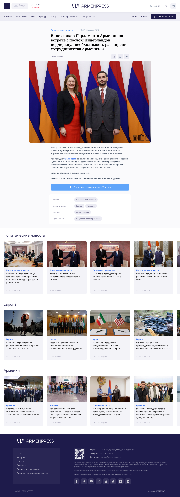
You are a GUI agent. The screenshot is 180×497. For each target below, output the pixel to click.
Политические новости (86, 199)
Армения (8, 16)
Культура (43, 16)
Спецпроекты (88, 16)
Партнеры (21, 465)
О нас (19, 453)
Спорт (54, 16)
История (21, 457)
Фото (134, 16)
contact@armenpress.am (111, 457)
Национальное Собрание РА (88, 218)
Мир (33, 16)
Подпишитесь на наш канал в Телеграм (92, 187)
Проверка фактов (69, 16)
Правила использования (28, 469)
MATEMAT (160, 491)
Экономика (21, 16)
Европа (79, 206)
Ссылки (20, 461)
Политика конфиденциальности (32, 473)
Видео (144, 16)
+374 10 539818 (107, 453)
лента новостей (166, 16)
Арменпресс (70, 158)
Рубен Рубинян (82, 212)
